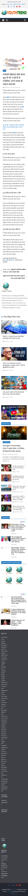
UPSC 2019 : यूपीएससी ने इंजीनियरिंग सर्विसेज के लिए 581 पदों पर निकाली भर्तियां (14, 271)
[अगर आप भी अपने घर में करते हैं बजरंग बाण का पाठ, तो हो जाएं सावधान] (14, 377)
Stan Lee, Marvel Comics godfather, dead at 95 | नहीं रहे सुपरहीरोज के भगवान (14, 365)
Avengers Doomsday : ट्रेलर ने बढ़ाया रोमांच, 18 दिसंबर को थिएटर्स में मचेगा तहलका (13, 448)
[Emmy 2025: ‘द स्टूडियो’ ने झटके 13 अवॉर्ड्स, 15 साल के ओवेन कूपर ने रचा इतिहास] (6, 499)
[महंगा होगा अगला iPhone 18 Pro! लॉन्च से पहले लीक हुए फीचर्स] (6, 469)
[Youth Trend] (3, 20)
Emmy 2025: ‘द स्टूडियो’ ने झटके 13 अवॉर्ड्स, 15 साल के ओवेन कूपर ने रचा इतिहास (15, 5)
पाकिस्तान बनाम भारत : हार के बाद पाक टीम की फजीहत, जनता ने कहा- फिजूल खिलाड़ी (19, 508)
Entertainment (6, 442)
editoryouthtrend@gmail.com (4, 875)
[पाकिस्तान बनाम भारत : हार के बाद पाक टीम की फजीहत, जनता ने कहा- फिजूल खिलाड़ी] (6, 509)
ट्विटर (12, 260)
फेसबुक (6, 260)
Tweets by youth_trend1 (4, 802)
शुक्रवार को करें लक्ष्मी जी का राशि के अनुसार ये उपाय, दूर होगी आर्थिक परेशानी (14, 277)
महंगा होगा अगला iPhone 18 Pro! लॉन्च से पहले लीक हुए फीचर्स (18, 467)
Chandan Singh (14, 454)
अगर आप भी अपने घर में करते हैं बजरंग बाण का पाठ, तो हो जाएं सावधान (13, 393)
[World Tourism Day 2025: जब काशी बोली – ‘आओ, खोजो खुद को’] (6, 489)
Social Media (4, 856)
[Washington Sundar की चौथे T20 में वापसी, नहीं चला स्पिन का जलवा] (6, 479)
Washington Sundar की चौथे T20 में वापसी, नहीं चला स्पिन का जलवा (18, 477)
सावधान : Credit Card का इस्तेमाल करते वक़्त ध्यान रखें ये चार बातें (13, 337)
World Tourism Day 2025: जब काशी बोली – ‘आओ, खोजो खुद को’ (19, 487)
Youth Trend (17, 87)
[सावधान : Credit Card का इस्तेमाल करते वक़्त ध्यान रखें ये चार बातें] (14, 321)
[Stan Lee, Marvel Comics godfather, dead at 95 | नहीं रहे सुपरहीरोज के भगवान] (14, 348)
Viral (4, 70)
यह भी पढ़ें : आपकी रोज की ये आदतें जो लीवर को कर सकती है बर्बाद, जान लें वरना (13, 127)
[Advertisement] (14, 37)
